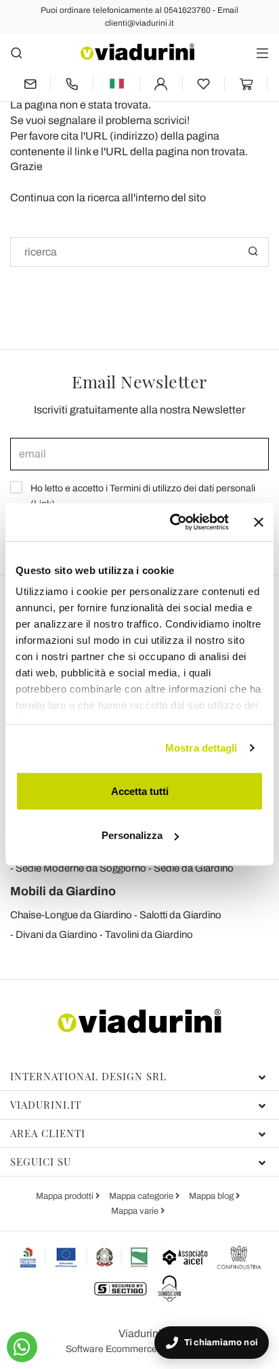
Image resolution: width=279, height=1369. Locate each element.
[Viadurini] (137, 52)
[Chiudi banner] (258, 522)
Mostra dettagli (201, 748)
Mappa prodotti (65, 1196)
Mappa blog (212, 1196)
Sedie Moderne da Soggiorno (81, 868)
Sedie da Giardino (194, 868)
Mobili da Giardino (63, 891)
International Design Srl (88, 1076)
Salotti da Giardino (180, 915)
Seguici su (40, 1161)
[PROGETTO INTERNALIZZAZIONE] (84, 1257)
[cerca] (16, 52)
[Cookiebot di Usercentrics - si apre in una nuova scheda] (172, 522)
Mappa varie (135, 1211)
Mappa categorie (142, 1196)
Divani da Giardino (57, 934)
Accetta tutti (140, 790)
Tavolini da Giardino (149, 934)
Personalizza (132, 835)
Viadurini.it (45, 1104)
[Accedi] (161, 83)
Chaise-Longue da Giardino (71, 915)
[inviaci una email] (30, 83)
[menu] (262, 52)
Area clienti (47, 1133)
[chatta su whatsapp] (22, 1347)
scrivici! (172, 120)
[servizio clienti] (72, 83)
